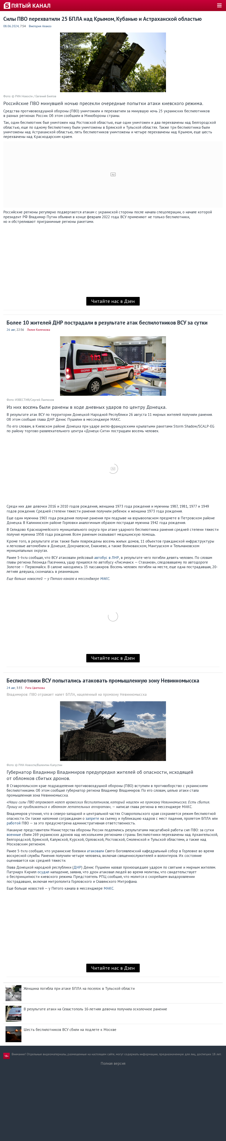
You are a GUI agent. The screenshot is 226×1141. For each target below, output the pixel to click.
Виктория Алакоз (40, 26)
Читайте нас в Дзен (113, 301)
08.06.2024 (11, 26)
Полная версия (113, 1063)
